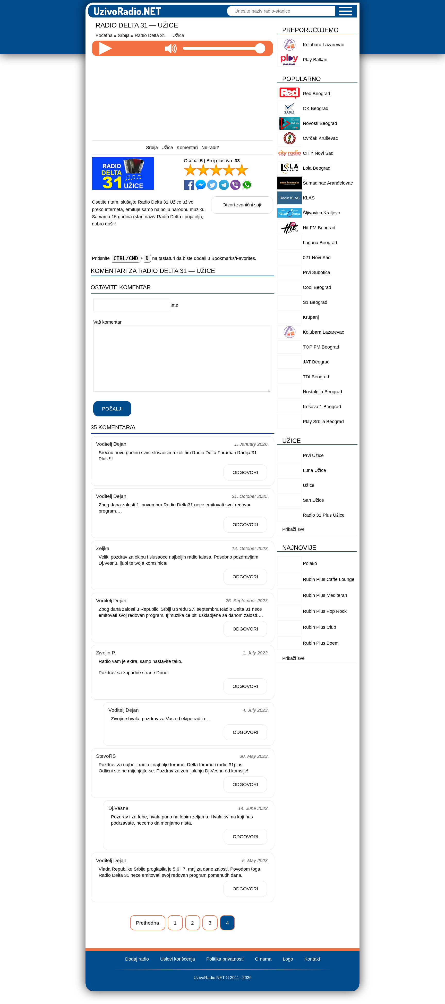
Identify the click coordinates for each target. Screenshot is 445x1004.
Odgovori (245, 472)
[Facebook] (189, 185)
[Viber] (235, 185)
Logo (288, 959)
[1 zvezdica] (190, 169)
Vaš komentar (107, 322)
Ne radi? (210, 147)
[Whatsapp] (247, 185)
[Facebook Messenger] (200, 185)
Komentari (187, 147)
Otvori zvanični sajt (241, 204)
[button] (345, 11)
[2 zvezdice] (203, 169)
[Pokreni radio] (105, 48)
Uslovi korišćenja (177, 959)
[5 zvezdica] (241, 169)
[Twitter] (212, 185)
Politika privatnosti (225, 959)
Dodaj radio (137, 959)
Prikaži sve (293, 529)
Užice (167, 147)
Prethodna (147, 923)
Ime (174, 305)
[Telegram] (224, 185)
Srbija (152, 147)
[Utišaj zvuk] (170, 48)
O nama (263, 959)
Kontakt (312, 959)
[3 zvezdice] (216, 169)
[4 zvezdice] (228, 169)
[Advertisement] (182, 96)
